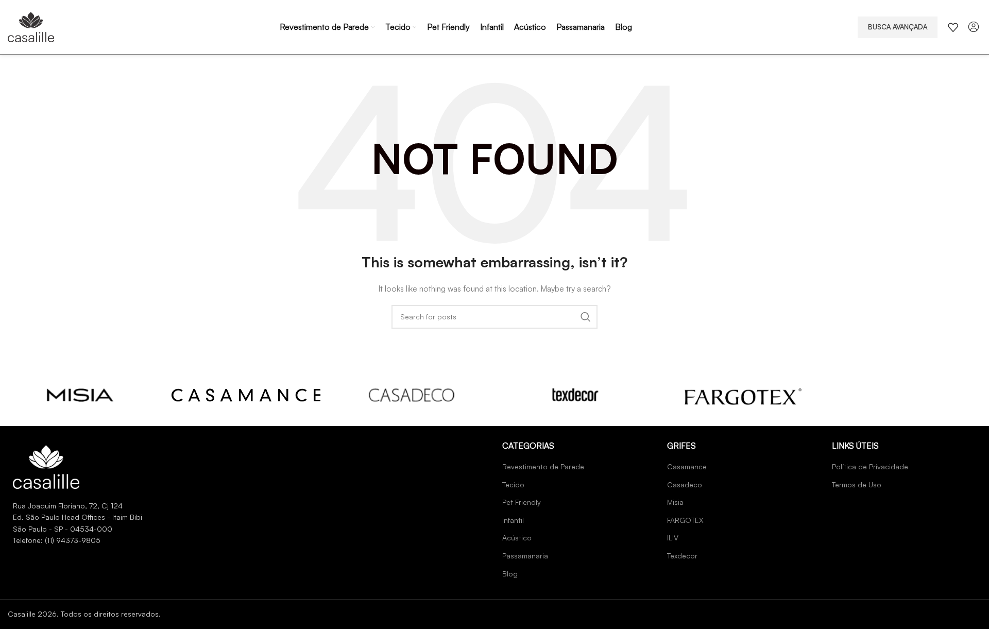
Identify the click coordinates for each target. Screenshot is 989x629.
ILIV (672, 537)
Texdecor (682, 555)
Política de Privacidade (870, 466)
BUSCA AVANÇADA (897, 27)
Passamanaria (525, 555)
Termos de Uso (856, 484)
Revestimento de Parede (543, 466)
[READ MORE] (80, 395)
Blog (510, 573)
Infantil (513, 520)
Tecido (513, 484)
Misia (675, 502)
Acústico (517, 537)
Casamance (687, 466)
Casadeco (684, 484)
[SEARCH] (586, 317)
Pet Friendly (521, 502)
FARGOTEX (685, 520)
